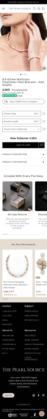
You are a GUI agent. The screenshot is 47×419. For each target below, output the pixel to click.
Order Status (31, 311)
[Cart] (43, 8)
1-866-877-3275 (9, 311)
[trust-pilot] (24, 415)
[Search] (34, 8)
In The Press (8, 349)
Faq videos (30, 336)
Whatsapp (7, 325)
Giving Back (8, 340)
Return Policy (32, 320)
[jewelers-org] (34, 415)
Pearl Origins (32, 340)
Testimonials (9, 344)
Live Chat (7, 316)
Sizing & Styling (33, 353)
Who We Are (8, 336)
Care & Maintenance (31, 359)
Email (5, 320)
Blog (5, 353)
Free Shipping (31, 316)
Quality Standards (34, 344)
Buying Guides (32, 349)
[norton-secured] (12, 415)
